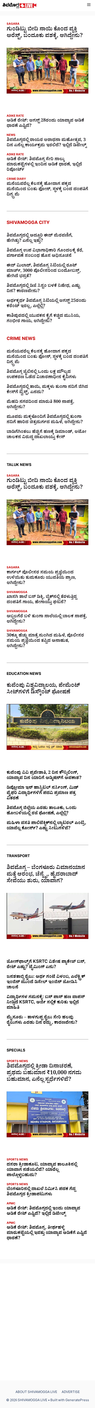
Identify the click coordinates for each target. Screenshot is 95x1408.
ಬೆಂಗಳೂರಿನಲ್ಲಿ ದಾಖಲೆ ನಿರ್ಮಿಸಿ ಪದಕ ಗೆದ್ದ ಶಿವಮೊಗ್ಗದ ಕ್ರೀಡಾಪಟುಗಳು (41, 1192)
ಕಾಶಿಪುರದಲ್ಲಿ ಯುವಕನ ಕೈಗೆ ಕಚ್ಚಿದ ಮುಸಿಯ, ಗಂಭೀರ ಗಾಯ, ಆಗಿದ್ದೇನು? (43, 319)
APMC (11, 1204)
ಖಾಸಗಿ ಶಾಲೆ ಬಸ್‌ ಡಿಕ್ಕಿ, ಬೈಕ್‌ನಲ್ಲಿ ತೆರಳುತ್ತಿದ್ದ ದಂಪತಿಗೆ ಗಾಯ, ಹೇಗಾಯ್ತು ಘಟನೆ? (42, 600)
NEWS (11, 135)
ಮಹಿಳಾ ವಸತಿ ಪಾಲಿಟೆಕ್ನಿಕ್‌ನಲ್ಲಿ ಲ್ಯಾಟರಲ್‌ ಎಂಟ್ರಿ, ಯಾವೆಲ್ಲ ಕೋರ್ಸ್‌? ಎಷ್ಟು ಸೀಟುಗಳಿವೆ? (46, 826)
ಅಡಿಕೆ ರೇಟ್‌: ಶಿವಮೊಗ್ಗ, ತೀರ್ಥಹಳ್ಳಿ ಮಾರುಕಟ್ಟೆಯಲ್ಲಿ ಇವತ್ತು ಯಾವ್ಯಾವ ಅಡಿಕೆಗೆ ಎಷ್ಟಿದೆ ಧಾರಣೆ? (47, 1233)
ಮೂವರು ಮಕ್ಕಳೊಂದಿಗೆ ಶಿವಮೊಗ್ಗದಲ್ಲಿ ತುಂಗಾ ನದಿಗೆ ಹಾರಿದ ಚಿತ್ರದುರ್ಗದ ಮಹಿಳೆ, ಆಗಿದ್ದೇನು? (45, 420)
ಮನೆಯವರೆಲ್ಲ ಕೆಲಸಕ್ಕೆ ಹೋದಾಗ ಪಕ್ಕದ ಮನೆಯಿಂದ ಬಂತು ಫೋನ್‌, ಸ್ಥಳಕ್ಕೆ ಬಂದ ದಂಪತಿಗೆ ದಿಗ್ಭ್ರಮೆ (47, 190)
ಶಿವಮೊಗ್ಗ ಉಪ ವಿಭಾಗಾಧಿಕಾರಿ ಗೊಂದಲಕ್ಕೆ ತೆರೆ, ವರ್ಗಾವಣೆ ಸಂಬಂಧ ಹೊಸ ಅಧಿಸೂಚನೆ (45, 253)
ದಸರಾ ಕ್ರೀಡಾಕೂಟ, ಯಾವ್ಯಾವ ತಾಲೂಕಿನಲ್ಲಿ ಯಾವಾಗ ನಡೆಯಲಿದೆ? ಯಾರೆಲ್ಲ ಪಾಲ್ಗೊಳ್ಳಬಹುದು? (42, 1170)
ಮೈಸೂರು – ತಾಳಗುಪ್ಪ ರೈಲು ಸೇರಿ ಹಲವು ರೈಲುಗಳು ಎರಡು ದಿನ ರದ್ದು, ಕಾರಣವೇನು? (42, 1020)
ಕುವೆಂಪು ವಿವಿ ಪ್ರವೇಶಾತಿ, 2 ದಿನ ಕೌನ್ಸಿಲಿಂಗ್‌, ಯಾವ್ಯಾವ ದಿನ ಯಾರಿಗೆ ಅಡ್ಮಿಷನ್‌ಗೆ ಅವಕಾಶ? (44, 776)
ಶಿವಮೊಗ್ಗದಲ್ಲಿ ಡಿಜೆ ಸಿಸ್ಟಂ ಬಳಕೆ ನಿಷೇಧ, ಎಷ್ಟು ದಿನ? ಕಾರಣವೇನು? (43, 289)
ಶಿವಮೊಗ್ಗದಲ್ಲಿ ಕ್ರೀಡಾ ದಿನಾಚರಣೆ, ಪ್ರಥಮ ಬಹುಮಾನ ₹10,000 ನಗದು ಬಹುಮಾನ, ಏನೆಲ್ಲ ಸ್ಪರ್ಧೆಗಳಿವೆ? (44, 1074)
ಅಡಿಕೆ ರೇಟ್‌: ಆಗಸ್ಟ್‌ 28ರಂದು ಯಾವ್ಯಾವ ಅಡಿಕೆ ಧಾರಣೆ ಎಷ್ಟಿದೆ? (45, 123)
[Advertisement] (47, 1322)
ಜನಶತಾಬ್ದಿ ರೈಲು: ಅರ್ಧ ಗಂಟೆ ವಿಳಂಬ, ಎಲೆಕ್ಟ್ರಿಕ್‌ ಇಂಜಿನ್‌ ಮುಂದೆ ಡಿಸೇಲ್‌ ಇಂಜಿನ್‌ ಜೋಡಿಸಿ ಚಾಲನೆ (46, 983)
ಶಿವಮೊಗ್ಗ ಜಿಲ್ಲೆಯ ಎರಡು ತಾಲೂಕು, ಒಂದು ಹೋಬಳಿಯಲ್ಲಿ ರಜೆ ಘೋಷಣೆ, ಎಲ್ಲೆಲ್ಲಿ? (41, 811)
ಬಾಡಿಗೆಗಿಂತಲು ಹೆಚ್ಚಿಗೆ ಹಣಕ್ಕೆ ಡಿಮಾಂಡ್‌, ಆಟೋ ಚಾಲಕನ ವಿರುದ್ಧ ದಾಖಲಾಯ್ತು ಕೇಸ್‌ (46, 435)
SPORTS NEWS (17, 1061)
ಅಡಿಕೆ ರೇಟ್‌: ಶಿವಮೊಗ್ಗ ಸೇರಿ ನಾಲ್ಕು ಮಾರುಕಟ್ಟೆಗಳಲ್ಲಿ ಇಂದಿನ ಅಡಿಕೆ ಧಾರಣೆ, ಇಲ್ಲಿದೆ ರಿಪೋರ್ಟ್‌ (44, 165)
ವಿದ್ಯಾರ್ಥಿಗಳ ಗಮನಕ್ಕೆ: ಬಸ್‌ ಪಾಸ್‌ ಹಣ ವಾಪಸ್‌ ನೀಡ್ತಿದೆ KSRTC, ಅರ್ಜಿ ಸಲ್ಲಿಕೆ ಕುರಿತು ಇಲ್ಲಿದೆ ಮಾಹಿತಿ (46, 1003)
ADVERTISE (71, 1392)
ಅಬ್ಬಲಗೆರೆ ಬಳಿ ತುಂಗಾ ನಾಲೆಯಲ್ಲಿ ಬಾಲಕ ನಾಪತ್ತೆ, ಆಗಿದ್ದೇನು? (47, 619)
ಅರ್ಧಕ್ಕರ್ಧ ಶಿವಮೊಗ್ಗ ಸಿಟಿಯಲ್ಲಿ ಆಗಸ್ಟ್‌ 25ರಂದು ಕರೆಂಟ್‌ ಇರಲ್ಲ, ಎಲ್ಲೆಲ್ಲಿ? (46, 304)
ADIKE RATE (15, 116)
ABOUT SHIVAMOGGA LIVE (36, 1392)
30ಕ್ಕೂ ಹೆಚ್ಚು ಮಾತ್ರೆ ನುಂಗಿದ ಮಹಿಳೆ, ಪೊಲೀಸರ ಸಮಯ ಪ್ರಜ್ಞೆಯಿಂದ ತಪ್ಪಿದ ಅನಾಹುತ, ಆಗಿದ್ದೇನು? (45, 641)
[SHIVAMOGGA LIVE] (19, 5)
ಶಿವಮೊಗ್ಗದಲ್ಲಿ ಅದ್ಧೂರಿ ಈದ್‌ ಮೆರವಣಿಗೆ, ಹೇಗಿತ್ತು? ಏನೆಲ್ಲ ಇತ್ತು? (40, 238)
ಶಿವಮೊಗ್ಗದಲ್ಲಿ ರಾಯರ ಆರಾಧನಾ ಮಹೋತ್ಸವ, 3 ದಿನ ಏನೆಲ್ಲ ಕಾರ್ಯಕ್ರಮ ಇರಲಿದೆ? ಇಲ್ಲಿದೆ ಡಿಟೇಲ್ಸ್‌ (46, 143)
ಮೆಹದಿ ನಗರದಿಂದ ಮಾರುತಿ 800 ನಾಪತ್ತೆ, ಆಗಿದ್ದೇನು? (40, 405)
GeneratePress (77, 1401)
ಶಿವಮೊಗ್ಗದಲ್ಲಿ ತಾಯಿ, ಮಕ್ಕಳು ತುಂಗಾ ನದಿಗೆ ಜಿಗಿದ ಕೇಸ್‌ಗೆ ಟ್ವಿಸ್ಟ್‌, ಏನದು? (47, 390)
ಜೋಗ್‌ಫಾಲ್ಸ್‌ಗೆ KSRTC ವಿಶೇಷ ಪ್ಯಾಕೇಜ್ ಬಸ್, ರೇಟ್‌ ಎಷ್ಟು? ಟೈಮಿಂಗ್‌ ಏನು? (46, 965)
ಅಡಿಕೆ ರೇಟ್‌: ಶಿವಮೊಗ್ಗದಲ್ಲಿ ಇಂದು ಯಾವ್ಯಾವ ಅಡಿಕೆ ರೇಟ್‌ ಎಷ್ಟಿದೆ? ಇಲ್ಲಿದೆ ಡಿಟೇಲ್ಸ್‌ (43, 1211)
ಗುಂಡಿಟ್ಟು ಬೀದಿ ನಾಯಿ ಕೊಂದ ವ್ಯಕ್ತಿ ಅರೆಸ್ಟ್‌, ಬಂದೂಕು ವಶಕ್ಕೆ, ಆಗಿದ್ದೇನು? (45, 33)
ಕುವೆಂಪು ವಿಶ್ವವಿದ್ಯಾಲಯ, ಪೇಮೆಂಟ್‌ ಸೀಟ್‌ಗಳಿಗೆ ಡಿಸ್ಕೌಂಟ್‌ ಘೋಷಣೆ (43, 689)
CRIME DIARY (16, 179)
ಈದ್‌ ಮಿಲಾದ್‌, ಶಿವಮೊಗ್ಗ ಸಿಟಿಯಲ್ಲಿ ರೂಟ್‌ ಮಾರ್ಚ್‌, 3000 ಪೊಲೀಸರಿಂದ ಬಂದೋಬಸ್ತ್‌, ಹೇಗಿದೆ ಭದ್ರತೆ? (44, 271)
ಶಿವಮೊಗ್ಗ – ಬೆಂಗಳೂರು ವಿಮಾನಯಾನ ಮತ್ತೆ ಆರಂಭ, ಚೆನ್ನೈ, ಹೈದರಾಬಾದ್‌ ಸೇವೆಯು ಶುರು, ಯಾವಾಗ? (46, 875)
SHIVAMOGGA (17, 592)
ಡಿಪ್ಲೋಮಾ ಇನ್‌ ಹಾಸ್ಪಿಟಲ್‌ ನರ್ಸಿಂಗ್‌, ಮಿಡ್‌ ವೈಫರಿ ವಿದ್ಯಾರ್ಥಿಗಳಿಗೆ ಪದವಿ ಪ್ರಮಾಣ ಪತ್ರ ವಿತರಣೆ (42, 794)
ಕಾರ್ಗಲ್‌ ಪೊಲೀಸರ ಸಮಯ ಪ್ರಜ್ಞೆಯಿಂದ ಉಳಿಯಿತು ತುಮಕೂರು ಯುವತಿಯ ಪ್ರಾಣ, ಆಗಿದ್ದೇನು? (41, 578)
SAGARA (13, 24)
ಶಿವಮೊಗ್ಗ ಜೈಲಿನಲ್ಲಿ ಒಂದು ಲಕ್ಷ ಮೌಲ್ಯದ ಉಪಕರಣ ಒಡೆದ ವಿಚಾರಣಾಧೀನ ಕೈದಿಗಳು (41, 375)
